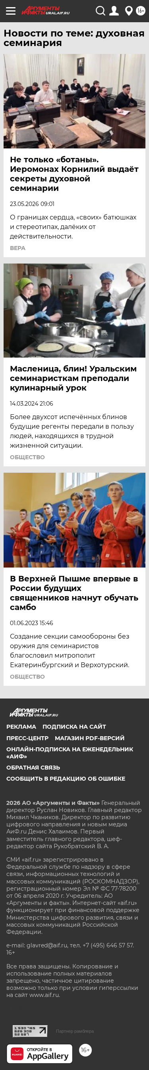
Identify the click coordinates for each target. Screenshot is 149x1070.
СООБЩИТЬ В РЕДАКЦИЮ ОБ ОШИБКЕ (65, 778)
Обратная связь (33, 767)
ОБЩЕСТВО (27, 457)
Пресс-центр (27, 738)
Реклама (21, 726)
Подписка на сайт (74, 726)
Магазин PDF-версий (90, 738)
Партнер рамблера (75, 1031)
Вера (17, 248)
